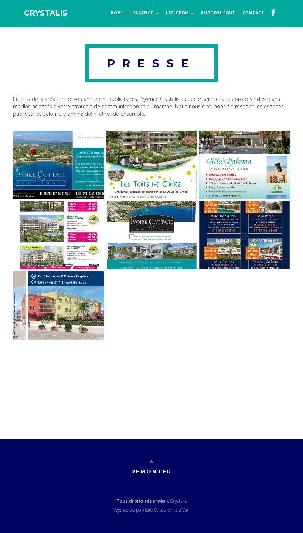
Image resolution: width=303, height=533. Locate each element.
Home (117, 13)
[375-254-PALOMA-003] (244, 165)
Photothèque (218, 13)
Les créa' (178, 13)
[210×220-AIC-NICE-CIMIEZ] (151, 165)
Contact (253, 13)
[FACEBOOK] (273, 13)
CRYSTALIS (45, 13)
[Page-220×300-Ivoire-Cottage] (151, 235)
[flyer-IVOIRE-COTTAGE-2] (58, 165)
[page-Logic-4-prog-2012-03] (244, 235)
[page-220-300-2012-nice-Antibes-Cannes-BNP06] (58, 235)
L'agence (143, 13)
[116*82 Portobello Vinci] (58, 305)
